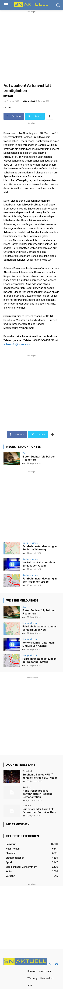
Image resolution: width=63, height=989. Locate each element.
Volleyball (27, 771)
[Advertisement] (31, 44)
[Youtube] (56, 964)
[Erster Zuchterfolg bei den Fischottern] (12, 458)
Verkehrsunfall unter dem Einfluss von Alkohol (39, 564)
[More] (49, 116)
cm (9, 107)
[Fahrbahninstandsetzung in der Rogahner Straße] (12, 580)
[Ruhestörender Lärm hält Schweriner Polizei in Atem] (12, 811)
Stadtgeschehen (30, 543)
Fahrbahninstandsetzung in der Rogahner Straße (40, 580)
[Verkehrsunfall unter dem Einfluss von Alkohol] (12, 564)
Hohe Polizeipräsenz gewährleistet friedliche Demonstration (37, 794)
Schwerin (27, 805)
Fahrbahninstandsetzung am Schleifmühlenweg (40, 548)
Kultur (8, 96)
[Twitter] (50, 964)
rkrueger (26, 800)
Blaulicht (27, 787)
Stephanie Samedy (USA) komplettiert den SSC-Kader (40, 776)
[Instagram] (44, 964)
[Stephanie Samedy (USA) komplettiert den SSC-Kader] (12, 776)
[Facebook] (38, 964)
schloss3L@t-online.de (17, 344)
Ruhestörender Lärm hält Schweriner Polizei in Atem (39, 811)
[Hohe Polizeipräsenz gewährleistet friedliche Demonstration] (12, 792)
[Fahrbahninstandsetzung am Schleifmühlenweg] (12, 548)
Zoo (24, 453)
